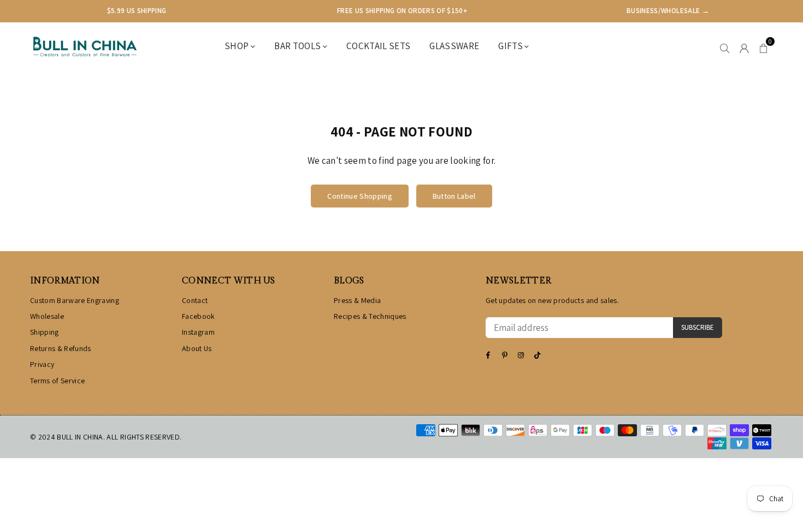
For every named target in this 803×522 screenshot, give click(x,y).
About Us (197, 348)
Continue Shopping (359, 196)
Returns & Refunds (60, 348)
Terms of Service (57, 380)
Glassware (454, 46)
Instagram (198, 332)
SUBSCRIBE (697, 327)
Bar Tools (298, 46)
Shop (238, 46)
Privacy (42, 364)
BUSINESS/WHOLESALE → (668, 10)
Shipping (44, 332)
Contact (195, 300)
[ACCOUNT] (744, 47)
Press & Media (357, 300)
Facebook (198, 316)
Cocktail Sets (378, 46)
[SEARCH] (724, 47)
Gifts (511, 46)
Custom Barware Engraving (74, 300)
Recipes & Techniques (370, 316)
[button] (763, 47)
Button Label (454, 196)
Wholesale (47, 316)
